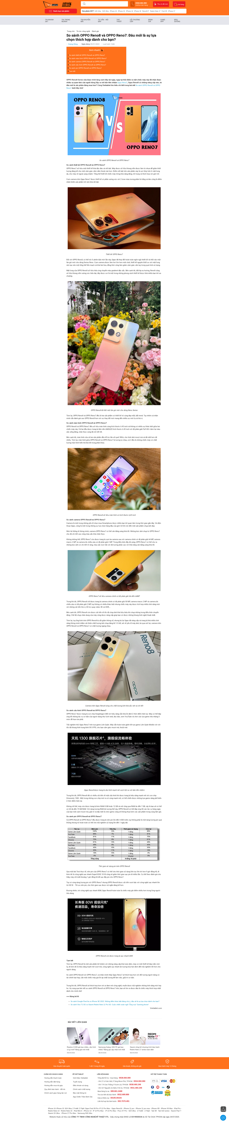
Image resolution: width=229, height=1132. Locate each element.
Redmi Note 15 (66, 1111)
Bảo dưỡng (177, 20)
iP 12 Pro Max (104, 1108)
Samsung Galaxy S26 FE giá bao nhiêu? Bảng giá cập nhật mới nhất (111, 1048)
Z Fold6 (75, 1108)
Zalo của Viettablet (163, 1087)
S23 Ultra (132, 1111)
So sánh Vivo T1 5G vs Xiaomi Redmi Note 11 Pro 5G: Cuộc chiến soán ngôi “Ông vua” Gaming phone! (110, 1004)
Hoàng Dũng (73, 44)
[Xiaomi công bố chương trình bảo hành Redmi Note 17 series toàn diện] (145, 1036)
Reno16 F (145, 11)
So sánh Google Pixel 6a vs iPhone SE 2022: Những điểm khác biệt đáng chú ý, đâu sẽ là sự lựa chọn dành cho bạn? (115, 1001)
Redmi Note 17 (155, 11)
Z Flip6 (81, 1108)
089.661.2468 (116, 1091)
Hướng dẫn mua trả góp (53, 1085)
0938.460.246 (135, 1085)
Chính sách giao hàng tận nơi (55, 1093)
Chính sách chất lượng (81, 1089)
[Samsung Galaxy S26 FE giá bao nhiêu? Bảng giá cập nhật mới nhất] (113, 1036)
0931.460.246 (136, 1088)
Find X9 (164, 11)
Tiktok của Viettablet (168, 1087)
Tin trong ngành (66, 20)
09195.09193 (116, 1098)
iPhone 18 (137, 11)
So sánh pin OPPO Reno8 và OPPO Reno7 (85, 68)
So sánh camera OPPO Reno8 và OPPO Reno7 (87, 62)
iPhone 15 (121, 11)
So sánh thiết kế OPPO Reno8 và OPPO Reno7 (87, 55)
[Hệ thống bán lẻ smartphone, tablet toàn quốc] (51, 4)
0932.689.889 (123, 1095)
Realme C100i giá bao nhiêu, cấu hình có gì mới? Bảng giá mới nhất (81, 1048)
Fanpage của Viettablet (153, 1087)
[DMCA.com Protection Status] (167, 1093)
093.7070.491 (123, 1101)
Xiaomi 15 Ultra (54, 1113)
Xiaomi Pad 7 (176, 1111)
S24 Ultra (68, 1108)
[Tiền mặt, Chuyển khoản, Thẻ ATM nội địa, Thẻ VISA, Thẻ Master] (164, 1081)
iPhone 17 (171, 11)
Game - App (163, 20)
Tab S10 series (163, 1111)
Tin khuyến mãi (85, 20)
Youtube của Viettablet (158, 1087)
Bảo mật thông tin (79, 1093)
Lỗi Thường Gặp (135, 20)
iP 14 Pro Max (110, 1111)
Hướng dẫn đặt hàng (52, 1082)
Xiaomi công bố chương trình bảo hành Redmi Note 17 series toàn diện (144, 1048)
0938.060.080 (141, 4)
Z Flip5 (147, 1111)
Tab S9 (154, 1111)
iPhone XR (155, 1108)
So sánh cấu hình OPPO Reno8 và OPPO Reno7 (87, 65)
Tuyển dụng (77, 1082)
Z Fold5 (140, 1111)
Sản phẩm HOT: (88, 11)
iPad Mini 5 (78, 1111)
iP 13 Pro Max (98, 1111)
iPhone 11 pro (129, 1108)
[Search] (84, 3)
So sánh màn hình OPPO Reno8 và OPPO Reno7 (88, 58)
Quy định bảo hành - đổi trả (54, 1089)
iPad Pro (177, 1108)
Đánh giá (150, 20)
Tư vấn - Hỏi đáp (103, 20)
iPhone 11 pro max (143, 1108)
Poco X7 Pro (122, 1111)
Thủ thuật (119, 20)
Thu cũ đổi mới (162, 4)
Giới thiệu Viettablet (80, 1078)
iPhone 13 (87, 1111)
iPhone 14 (129, 11)
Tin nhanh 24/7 (49, 20)
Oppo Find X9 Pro (92, 1108)
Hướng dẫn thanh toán (53, 1078)
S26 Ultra (98, 11)
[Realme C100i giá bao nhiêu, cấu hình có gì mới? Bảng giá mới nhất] (82, 1036)
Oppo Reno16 (117, 1108)
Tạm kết (72, 71)
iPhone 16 (113, 11)
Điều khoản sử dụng (80, 1085)
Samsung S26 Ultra (85, 1113)
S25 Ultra (105, 11)
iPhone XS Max (167, 1108)
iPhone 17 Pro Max (69, 1113)
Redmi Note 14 (53, 1111)
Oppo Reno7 (122, 83)
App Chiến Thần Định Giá (82, 1097)
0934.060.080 (139, 1081)
